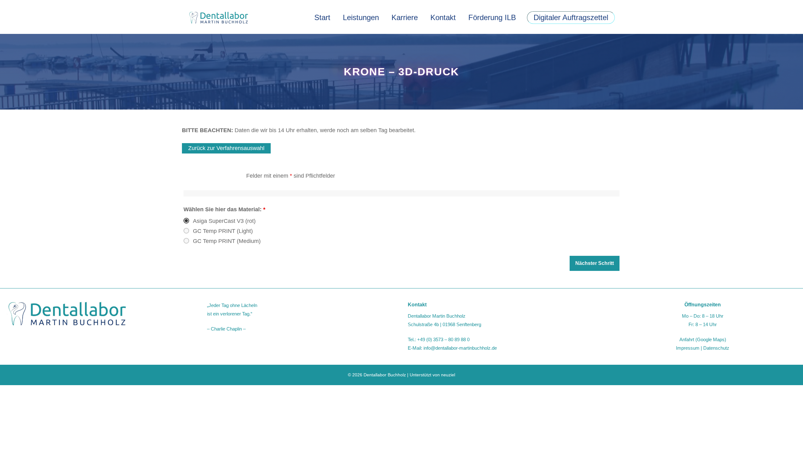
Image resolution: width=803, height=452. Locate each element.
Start (322, 17)
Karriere (404, 17)
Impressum (687, 348)
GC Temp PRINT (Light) (223, 231)
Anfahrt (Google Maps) (702, 339)
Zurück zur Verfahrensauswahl (226, 148)
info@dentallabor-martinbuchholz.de (460, 348)
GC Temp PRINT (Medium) (227, 241)
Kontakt (443, 17)
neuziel (448, 374)
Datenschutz (716, 348)
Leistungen (361, 17)
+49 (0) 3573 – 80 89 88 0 (443, 339)
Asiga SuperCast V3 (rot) (224, 221)
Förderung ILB (492, 17)
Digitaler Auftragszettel (571, 17)
